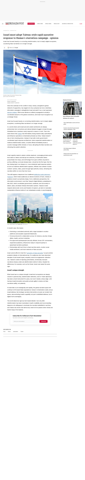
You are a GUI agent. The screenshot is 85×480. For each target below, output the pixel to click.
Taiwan (20, 133)
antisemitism (15, 331)
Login (80, 23)
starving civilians (12, 112)
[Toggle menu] (2, 23)
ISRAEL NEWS (40, 23)
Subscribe (43, 321)
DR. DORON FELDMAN (12, 99)
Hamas (9, 331)
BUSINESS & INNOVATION (67, 23)
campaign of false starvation (35, 253)
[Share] (4, 47)
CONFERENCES (31, 23)
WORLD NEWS (48, 23)
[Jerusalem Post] (14, 23)
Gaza (4, 331)
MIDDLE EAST (57, 23)
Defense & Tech (13, 30)
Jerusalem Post (6, 30)
